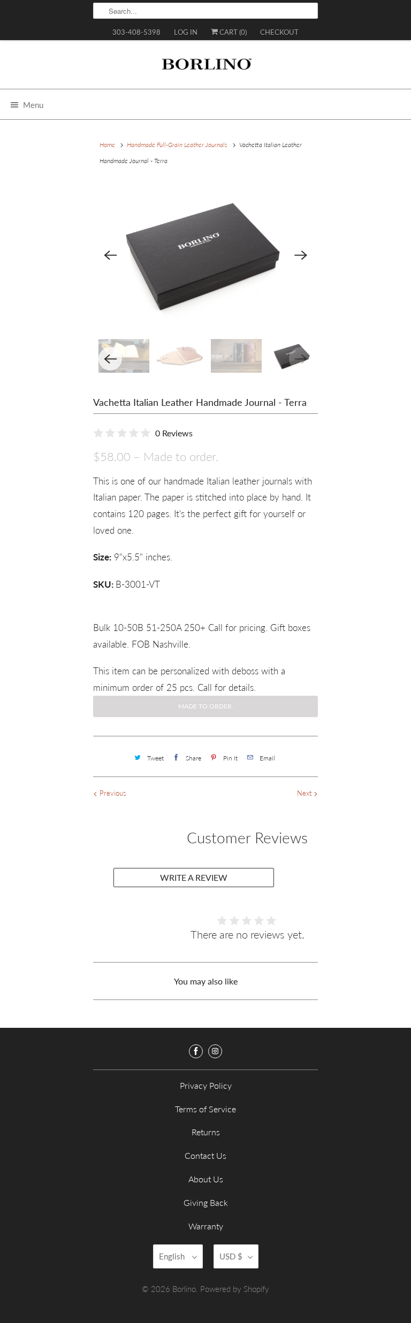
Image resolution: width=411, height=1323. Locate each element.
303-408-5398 (136, 32)
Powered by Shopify (234, 1289)
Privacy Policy (206, 1085)
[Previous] (110, 255)
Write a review (193, 877)
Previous (111, 793)
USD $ (230, 1256)
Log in (185, 32)
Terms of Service (205, 1109)
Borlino (184, 1289)
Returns (206, 1132)
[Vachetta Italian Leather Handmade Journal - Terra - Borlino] (205, 255)
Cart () (232, 32)
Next (305, 793)
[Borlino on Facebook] (196, 1051)
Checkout (279, 32)
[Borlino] (205, 68)
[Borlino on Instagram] (215, 1051)
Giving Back (206, 1202)
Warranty (205, 1226)
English (173, 1256)
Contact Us (205, 1155)
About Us (205, 1179)
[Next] (301, 255)
